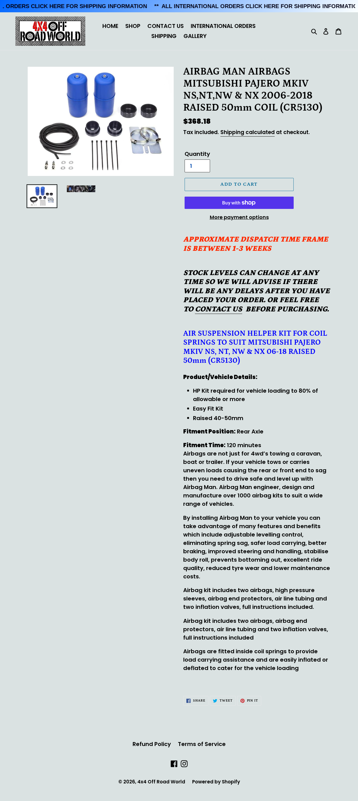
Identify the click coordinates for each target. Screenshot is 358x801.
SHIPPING (163, 36)
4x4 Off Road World (161, 781)
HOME (110, 26)
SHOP (132, 26)
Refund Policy (152, 744)
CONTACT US (165, 26)
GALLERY (195, 36)
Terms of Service (202, 744)
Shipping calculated (247, 132)
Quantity (197, 154)
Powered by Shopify (216, 781)
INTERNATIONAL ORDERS (223, 26)
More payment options (239, 217)
